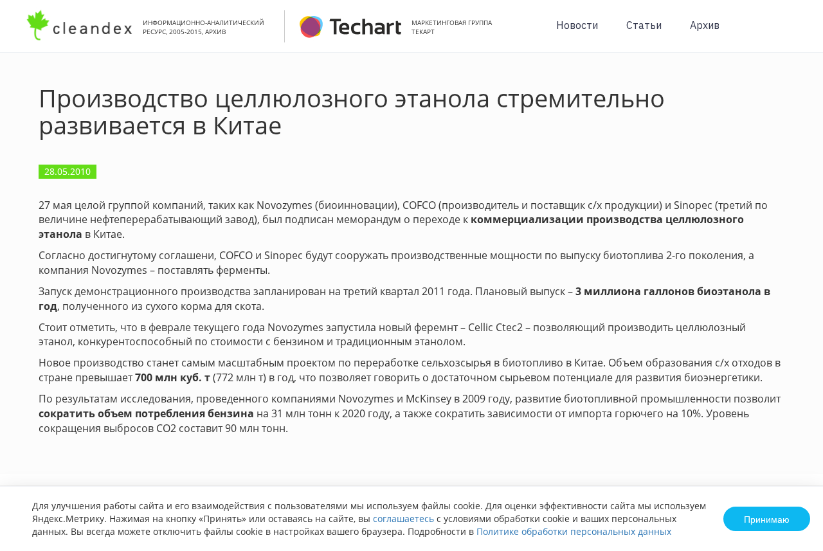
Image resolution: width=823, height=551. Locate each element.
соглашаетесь (403, 518)
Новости (577, 25)
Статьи (644, 25)
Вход (793, 33)
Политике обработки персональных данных (573, 531)
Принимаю (767, 518)
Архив (704, 25)
